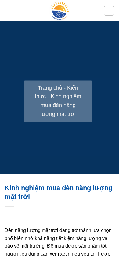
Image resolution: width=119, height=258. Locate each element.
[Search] (109, 11)
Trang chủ (50, 88)
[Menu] (8, 10)
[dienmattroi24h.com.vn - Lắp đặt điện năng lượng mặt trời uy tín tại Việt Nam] (59, 10)
